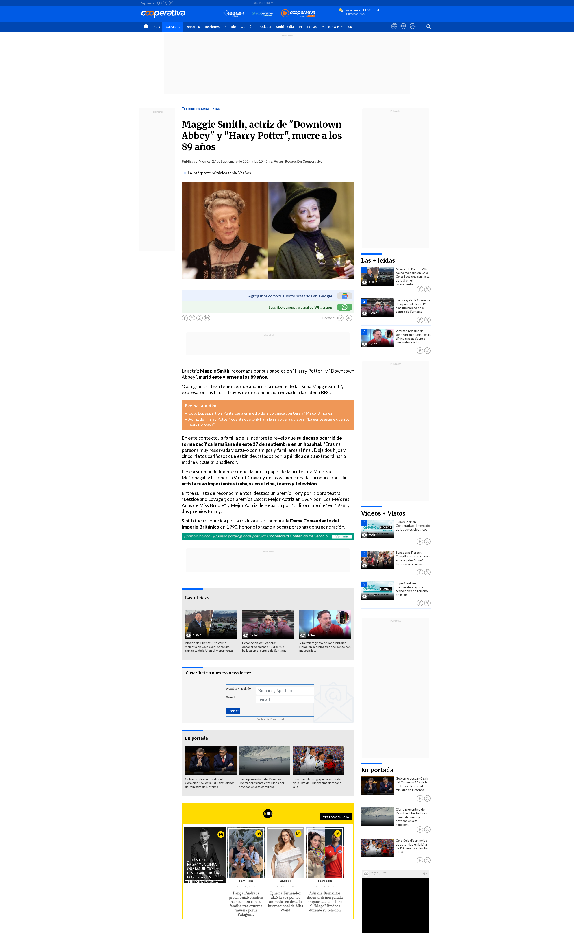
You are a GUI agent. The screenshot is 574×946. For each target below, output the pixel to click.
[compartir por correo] (340, 318)
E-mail (230, 697)
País (156, 27)
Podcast (265, 27)
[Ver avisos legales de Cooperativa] (394, 30)
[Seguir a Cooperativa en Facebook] (159, 3)
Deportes (192, 27)
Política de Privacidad (270, 719)
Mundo (230, 27)
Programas (308, 27)
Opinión (247, 27)
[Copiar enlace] (349, 318)
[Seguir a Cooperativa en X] (165, 3)
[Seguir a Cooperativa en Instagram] (171, 3)
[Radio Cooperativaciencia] (262, 13)
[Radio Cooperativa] (298, 13)
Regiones (212, 27)
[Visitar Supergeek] (413, 30)
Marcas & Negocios (337, 27)
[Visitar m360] (403, 30)
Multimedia (285, 27)
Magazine (172, 27)
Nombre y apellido (238, 688)
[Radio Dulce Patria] (233, 13)
